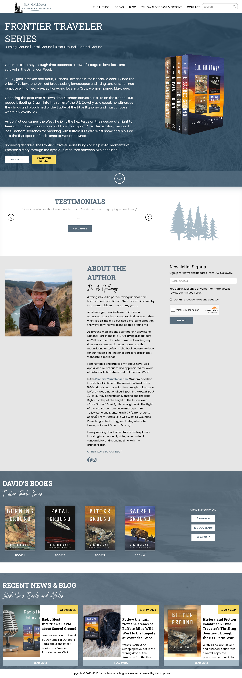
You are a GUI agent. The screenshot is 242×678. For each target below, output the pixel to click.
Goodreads (204, 527)
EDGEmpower (163, 673)
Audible (205, 537)
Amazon (204, 518)
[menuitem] (98, 6)
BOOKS (119, 7)
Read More (80, 228)
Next (148, 217)
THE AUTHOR (101, 7)
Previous (11, 217)
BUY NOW (16, 159)
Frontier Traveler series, (112, 379)
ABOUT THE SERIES (43, 159)
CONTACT (193, 7)
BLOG (132, 7)
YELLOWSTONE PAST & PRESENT (161, 7)
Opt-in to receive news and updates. (196, 299)
